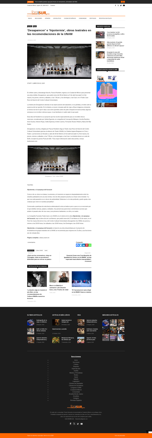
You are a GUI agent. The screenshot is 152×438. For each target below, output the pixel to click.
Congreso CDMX (76, 387)
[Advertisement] (109, 123)
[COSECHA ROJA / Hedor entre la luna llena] (105, 333)
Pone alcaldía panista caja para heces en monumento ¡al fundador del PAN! (56, 1)
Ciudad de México (70, 18)
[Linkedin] (83, 245)
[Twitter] (80, 245)
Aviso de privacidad (120, 435)
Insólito (76, 370)
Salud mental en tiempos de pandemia (67, 321)
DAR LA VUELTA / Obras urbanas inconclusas (42, 330)
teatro (46, 250)
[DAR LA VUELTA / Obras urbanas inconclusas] (31, 331)
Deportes (76, 366)
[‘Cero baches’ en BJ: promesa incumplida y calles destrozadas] (100, 35)
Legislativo (57, 18)
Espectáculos (76, 368)
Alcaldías (76, 396)
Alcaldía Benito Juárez (76, 394)
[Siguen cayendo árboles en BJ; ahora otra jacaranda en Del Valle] (113, 333)
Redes (76, 375)
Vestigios (92, 18)
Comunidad (82, 18)
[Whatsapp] (89, 245)
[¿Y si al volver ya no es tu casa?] (113, 340)
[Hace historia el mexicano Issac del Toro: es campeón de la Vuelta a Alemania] (121, 340)
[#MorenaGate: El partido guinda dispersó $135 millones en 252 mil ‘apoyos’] (100, 45)
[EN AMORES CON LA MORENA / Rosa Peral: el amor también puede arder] (121, 333)
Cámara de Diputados (76, 383)
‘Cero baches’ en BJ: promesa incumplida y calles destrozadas (115, 34)
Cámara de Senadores (76, 385)
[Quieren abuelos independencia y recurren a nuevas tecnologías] (31, 340)
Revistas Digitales (105, 18)
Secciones (38, 18)
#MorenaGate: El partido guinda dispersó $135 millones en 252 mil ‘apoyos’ (115, 44)
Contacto (52, 5)
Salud (76, 377)
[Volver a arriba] (147, 432)
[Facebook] (77, 245)
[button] (122, 2)
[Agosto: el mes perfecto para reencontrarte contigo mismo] (81, 340)
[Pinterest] (86, 245)
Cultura (30, 26)
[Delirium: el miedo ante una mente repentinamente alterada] (81, 331)
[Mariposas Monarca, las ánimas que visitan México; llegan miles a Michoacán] (56, 340)
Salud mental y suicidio (59, 329)
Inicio (30, 18)
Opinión (47, 18)
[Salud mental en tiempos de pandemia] (56, 322)
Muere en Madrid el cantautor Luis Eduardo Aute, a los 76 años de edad (58, 288)
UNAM (35, 26)
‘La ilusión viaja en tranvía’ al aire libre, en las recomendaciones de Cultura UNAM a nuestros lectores (37, 294)
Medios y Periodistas (76, 373)
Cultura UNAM (39, 250)
